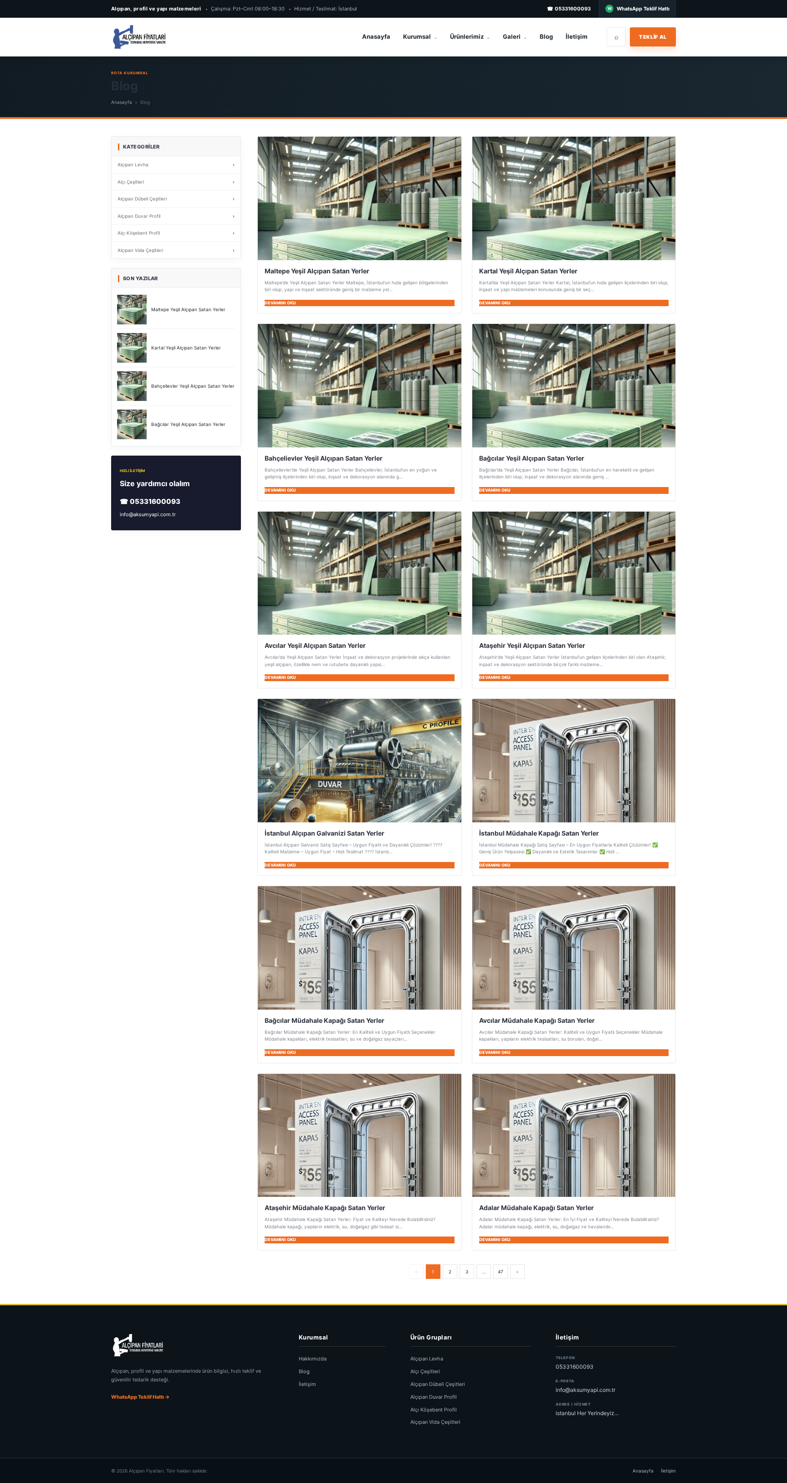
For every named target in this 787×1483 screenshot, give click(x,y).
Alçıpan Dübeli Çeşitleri (437, 1384)
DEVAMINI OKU (280, 302)
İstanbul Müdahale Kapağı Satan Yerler (539, 833)
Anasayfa (376, 36)
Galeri (515, 36)
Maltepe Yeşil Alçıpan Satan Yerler (317, 271)
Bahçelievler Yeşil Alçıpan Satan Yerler (324, 458)
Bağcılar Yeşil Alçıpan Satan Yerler (531, 458)
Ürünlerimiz (470, 36)
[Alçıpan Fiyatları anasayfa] (162, 37)
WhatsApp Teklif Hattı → (140, 1397)
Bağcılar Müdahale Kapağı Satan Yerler (324, 1020)
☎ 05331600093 (569, 8)
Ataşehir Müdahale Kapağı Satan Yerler (325, 1207)
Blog (546, 36)
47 (500, 1271)
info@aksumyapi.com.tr (148, 514)
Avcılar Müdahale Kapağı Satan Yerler (537, 1020)
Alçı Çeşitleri (425, 1371)
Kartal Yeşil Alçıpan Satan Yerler (528, 271)
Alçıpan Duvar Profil (433, 1397)
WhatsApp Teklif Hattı (643, 8)
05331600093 (574, 1366)
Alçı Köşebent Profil (433, 1409)
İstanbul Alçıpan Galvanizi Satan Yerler (324, 833)
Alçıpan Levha (426, 1358)
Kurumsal (420, 36)
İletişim (577, 36)
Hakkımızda (313, 1358)
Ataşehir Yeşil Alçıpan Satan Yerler (532, 645)
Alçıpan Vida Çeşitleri (435, 1422)
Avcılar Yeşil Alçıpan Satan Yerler (315, 645)
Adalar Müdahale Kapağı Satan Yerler (536, 1207)
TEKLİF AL (653, 37)
